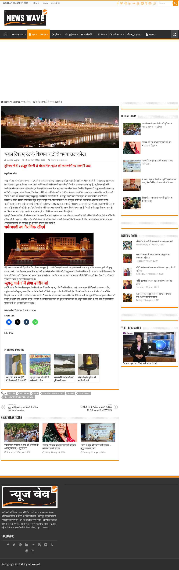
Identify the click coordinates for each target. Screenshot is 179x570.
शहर (33, 34)
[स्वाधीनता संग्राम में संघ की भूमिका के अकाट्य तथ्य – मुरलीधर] (132, 129)
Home (36, 3)
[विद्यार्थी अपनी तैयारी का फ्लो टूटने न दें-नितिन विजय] (132, 203)
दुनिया (57, 34)
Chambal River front (53, 393)
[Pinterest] (125, 3)
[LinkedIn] (129, 3)
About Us (55, 3)
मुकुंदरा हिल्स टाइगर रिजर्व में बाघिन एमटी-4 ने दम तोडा (23, 408)
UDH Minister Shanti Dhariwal (19, 397)
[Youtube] (138, 3)
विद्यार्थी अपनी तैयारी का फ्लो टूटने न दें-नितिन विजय (157, 199)
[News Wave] (25, 17)
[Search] (175, 3)
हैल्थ (103, 34)
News (45, 3)
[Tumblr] (146, 3)
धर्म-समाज (117, 34)
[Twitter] (121, 3)
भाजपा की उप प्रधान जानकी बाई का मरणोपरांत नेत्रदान (59, 447)
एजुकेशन (72, 34)
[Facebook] (118, 3)
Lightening (84, 393)
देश (45, 34)
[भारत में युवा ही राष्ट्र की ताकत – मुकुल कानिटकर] (132, 166)
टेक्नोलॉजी (88, 34)
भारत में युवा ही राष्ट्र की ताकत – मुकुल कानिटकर (157, 162)
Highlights (135, 34)
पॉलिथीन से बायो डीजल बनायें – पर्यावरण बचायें (154, 241)
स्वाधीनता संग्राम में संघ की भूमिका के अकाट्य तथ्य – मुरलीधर (21, 446)
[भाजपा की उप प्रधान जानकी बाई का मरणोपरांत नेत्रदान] (132, 148)
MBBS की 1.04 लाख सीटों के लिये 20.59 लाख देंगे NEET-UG (96, 408)
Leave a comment (59, 160)
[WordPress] (150, 3)
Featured (15, 101)
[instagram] (154, 3)
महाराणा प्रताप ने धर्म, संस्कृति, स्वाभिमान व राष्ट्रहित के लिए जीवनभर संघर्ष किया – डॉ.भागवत (159, 181)
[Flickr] (134, 3)
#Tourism (24, 393)
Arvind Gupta (13, 160)
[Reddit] (142, 3)
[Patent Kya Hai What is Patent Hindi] (149, 347)
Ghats (71, 393)
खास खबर (19, 34)
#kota (12, 393)
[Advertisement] (89, 65)
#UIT (36, 393)
